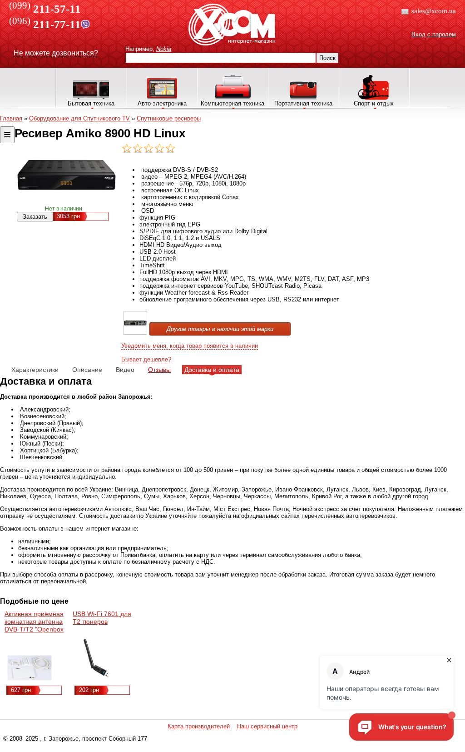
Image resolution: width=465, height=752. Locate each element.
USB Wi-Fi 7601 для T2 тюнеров (102, 617)
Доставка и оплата (211, 369)
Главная (11, 118)
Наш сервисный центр (267, 726)
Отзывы (159, 369)
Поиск (327, 58)
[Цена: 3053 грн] (135, 332)
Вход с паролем (433, 34)
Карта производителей (199, 726)
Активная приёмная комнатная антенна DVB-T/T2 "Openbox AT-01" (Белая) (34, 625)
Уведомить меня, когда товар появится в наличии (189, 345)
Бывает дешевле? (146, 359)
